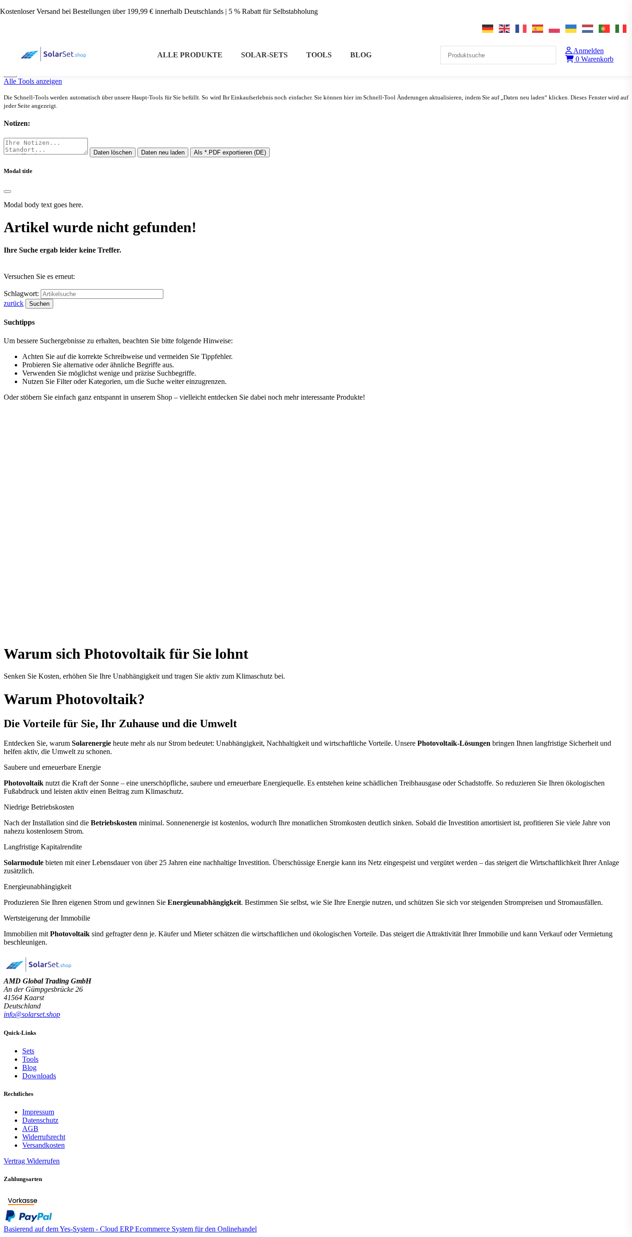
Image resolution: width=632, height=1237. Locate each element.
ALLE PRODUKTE (190, 55)
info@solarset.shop (32, 1014)
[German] (488, 28)
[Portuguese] (605, 28)
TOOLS (319, 55)
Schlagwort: (22, 293)
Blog (29, 1067)
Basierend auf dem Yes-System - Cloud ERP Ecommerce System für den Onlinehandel (130, 1229)
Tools (30, 1059)
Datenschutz (40, 1120)
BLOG (361, 55)
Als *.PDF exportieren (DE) (230, 152)
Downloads (39, 1076)
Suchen (39, 303)
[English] (505, 28)
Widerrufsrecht (43, 1137)
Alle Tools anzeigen (33, 81)
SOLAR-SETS (264, 55)
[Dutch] (588, 28)
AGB (30, 1128)
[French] (521, 28)
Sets (28, 1051)
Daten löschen (112, 152)
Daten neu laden (163, 152)
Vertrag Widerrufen (32, 1161)
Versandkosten (43, 1145)
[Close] (7, 191)
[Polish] (555, 28)
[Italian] (621, 28)
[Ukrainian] (571, 28)
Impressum (38, 1112)
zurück (14, 303)
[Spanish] (538, 28)
